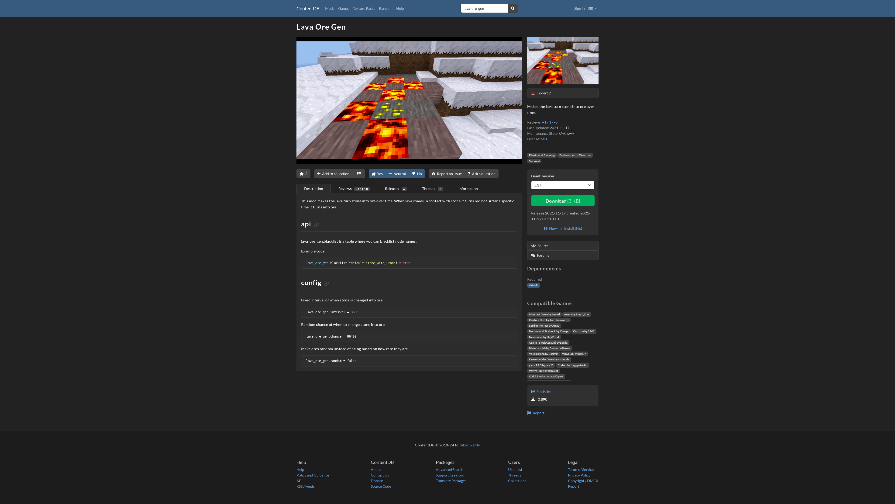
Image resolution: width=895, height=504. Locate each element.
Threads (514, 475)
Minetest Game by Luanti (544, 314)
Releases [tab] (395, 188)
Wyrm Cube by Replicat (543, 371)
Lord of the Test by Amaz (544, 325)
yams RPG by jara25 (541, 365)
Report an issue (449, 173)
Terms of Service (581, 469)
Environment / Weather (575, 155)
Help (400, 8)
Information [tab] (468, 188)
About (376, 469)
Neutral (399, 173)
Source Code (381, 486)
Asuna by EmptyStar (576, 314)
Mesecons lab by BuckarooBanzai (549, 348)
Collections (517, 480)
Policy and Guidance (312, 475)
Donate (377, 480)
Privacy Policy (579, 475)
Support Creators (450, 475)
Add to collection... (336, 173)
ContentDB (308, 8)
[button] (593, 8)
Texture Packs (364, 8)
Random (385, 8)
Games (343, 8)
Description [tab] (313, 188)
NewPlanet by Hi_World (544, 337)
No (419, 173)
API (299, 480)
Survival (534, 161)
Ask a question (483, 173)
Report (538, 413)
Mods (329, 8)
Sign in (579, 8)
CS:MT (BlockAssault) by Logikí (548, 342)
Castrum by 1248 (583, 331)
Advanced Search (449, 469)
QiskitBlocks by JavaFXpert (546, 376)
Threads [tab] (431, 188)
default (533, 285)
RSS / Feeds (305, 486)
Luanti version (542, 176)
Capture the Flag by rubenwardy (549, 320)
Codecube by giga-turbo (572, 365)
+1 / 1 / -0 (550, 122)
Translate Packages (451, 480)
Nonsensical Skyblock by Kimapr (549, 331)
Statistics (543, 391)
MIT (544, 139)
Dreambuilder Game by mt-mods (549, 359)
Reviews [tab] (353, 188)
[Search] (513, 8)
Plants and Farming (542, 155)
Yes (379, 173)
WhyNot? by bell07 (574, 354)
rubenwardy (469, 445)
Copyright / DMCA (583, 480)
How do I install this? (565, 228)
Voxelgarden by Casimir (543, 354)
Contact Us (380, 475)
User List (515, 469)
